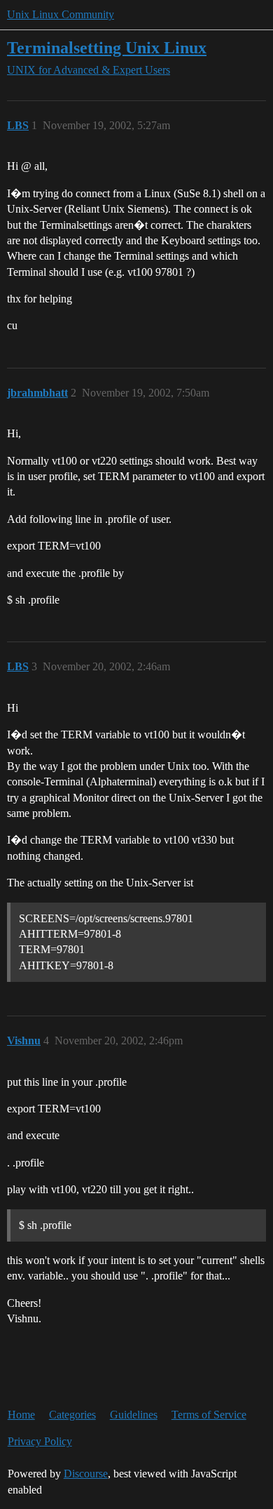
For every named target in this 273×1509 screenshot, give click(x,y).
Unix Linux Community (60, 14)
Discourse (86, 1474)
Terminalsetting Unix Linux (106, 47)
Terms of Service (209, 1415)
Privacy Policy (40, 1441)
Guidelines (134, 1415)
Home (21, 1415)
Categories (72, 1415)
